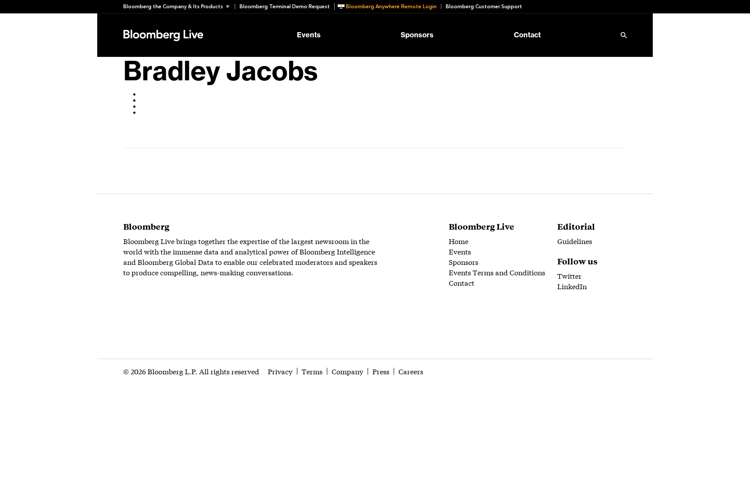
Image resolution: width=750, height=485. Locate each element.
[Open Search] (624, 35)
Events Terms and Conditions (497, 272)
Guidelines (574, 241)
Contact (527, 35)
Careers (410, 371)
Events (309, 35)
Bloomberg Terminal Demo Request (285, 6)
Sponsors (417, 35)
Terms (312, 371)
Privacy (280, 371)
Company (347, 371)
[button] (179, 6)
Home (458, 241)
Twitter (569, 275)
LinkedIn (572, 286)
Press (380, 371)
